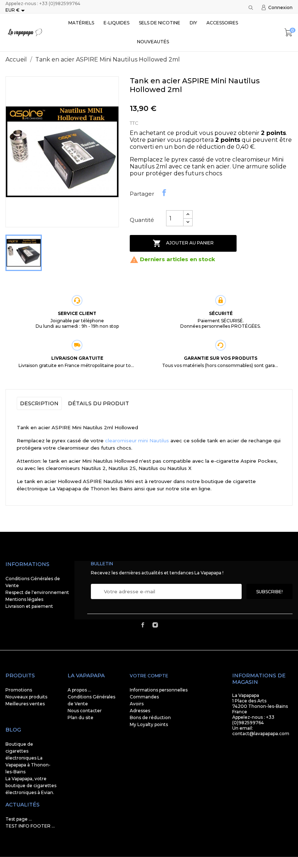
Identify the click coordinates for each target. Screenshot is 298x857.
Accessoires (222, 22)
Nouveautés (153, 41)
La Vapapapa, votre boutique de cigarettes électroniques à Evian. (30, 785)
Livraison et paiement (29, 606)
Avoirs (137, 703)
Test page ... (18, 819)
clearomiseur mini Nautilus (137, 440)
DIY (193, 22)
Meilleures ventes (25, 703)
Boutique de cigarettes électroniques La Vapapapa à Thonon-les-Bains (28, 757)
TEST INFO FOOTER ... (30, 826)
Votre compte (149, 675)
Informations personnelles (159, 690)
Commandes (144, 696)
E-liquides (116, 22)
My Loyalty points (149, 724)
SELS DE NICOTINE (159, 22)
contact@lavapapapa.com (260, 733)
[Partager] (164, 193)
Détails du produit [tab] (98, 403)
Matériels (81, 22)
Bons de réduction (150, 717)
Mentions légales (24, 599)
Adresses (140, 710)
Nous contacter (85, 710)
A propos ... (79, 690)
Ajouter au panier (183, 243)
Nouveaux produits (26, 696)
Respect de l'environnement (37, 592)
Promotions (18, 690)
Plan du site (80, 717)
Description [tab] (39, 403)
